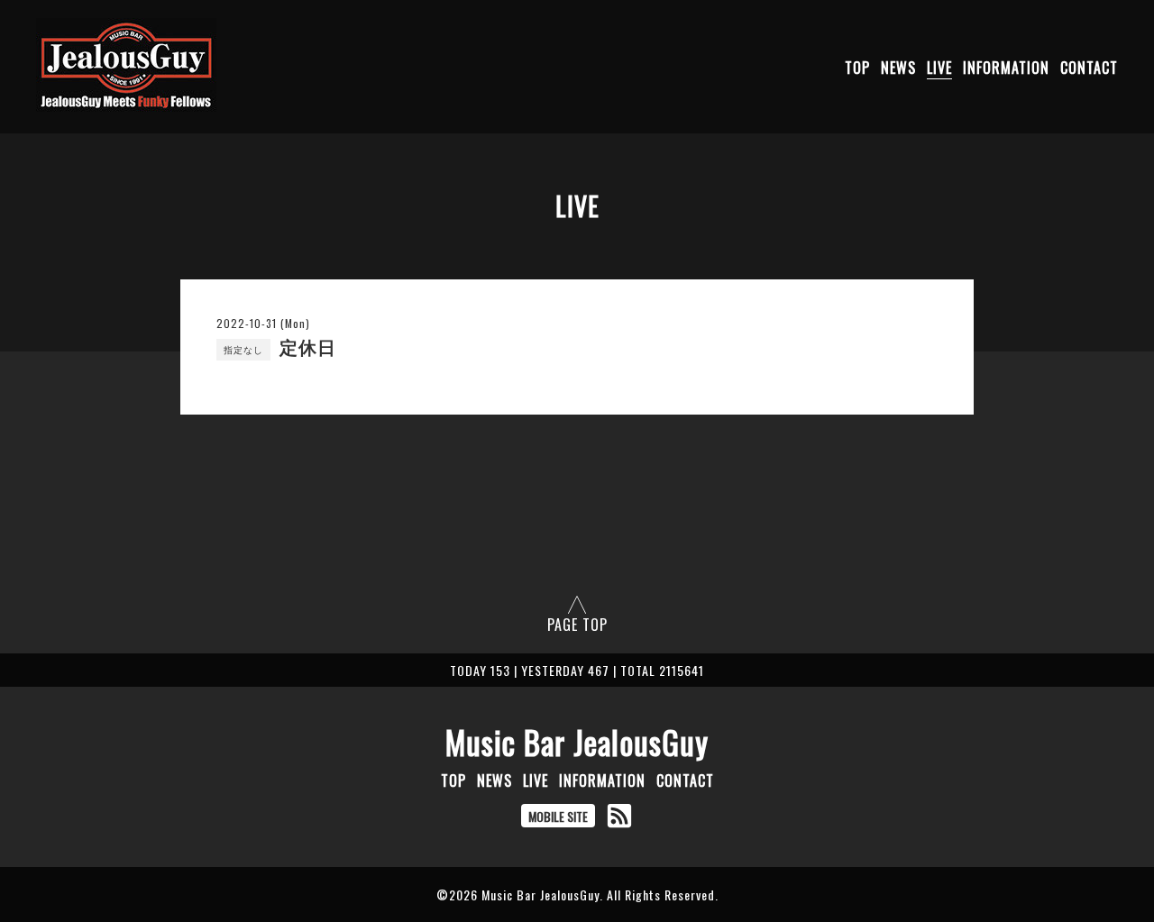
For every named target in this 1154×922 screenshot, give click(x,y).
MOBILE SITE (558, 816)
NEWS (898, 67)
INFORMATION (1006, 67)
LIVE (939, 67)
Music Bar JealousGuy (577, 741)
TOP (857, 67)
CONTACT (1089, 67)
